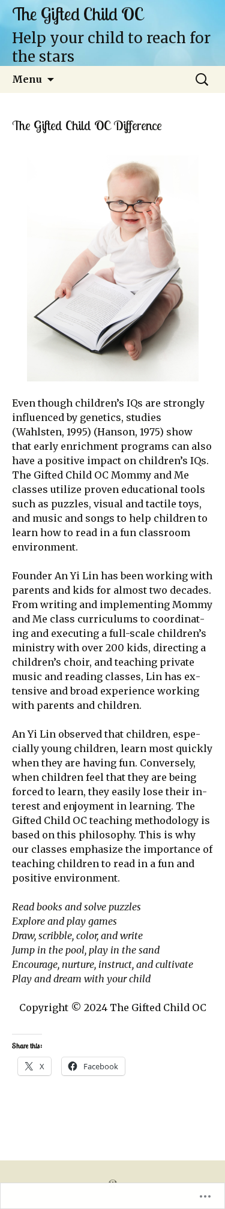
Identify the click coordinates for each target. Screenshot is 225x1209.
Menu (27, 79)
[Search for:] (203, 80)
